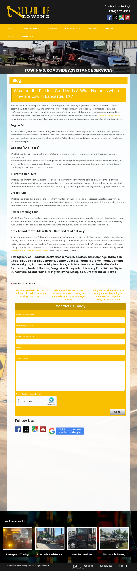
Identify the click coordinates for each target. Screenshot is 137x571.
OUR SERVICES (105, 566)
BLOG (121, 566)
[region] (68, 57)
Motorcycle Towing (114, 554)
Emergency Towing (17, 554)
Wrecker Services (82, 554)
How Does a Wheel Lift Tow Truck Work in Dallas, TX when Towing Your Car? (29, 293)
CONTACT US (78, 567)
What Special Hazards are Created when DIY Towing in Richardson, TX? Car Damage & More (68, 295)
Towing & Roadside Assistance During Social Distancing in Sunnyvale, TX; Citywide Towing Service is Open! (107, 295)
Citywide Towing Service (109, 115)
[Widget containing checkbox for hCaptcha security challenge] (36, 401)
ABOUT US (88, 566)
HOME (74, 566)
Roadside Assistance (49, 554)
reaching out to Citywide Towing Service (30, 250)
